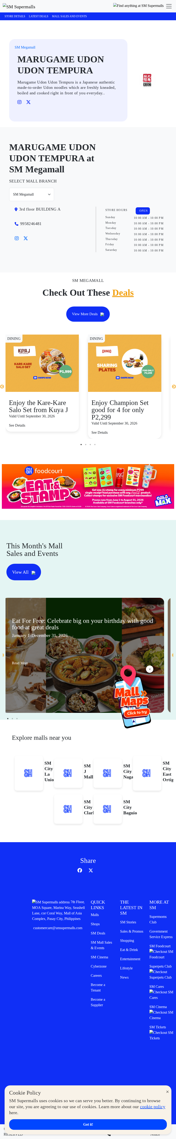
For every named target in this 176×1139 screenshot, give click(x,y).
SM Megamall (25, 47)
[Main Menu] (169, 6)
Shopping (127, 940)
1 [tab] (81, 444)
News (124, 977)
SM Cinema (99, 957)
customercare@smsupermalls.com (57, 928)
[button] (138, 6)
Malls (95, 915)
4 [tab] (95, 444)
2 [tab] (85, 444)
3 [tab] (90, 444)
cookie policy (152, 1106)
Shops (95, 924)
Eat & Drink (129, 950)
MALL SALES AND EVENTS (69, 16)
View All (21, 572)
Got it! (88, 1124)
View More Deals (85, 314)
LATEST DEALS (38, 16)
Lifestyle (126, 968)
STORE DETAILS (15, 16)
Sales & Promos (131, 931)
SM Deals (98, 933)
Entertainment (130, 959)
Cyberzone (99, 966)
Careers (96, 975)
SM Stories (128, 922)
